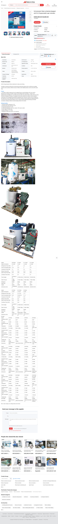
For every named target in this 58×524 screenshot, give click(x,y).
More (2, 509)
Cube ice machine (46, 482)
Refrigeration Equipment (20, 8)
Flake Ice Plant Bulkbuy (49, 507)
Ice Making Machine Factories (7, 504)
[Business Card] (55, 59)
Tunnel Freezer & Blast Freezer (48, 484)
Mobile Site (27, 514)
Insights (31, 514)
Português (16, 516)
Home (2, 8)
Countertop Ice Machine (34, 496)
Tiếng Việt (27, 517)
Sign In (35, 49)
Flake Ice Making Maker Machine (28, 507)
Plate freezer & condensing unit (20, 484)
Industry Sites (40, 513)
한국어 (45, 516)
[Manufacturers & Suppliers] (29, 2)
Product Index (52, 513)
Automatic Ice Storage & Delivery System (50, 480)
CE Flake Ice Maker (39, 507)
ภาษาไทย (54, 516)
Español (12, 516)
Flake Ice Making (48, 504)
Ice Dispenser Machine (45, 496)
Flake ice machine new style (6, 480)
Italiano (30, 516)
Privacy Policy (46, 519)
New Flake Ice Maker (16, 507)
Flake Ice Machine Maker (6, 507)
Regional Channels (46, 513)
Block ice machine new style (34, 480)
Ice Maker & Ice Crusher (6, 496)
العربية (41, 516)
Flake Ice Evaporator (4, 482)
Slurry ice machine (32, 482)
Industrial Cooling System (17, 496)
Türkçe (23, 517)
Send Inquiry (37, 22)
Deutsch (33, 516)
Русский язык (25, 516)
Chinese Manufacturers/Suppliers (19, 513)
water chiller (3, 484)
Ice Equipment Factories (38, 504)
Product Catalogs (17, 478)
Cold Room (26, 496)
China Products (10, 513)
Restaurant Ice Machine (6, 499)
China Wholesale (27, 513)
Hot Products (5, 513)
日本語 (48, 516)
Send (11, 428)
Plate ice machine (18, 482)
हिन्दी (50, 516)
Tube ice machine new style (20, 480)
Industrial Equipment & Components (9, 8)
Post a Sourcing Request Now (15, 430)
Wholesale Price (34, 513)
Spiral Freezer (31, 484)
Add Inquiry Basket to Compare (17, 37)
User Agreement (35, 519)
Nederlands (37, 516)
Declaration (40, 519)
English (9, 516)
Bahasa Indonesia (33, 517)
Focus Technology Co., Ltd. (21, 519)
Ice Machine (27, 8)
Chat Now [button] (46, 22)
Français (20, 516)
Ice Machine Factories (28, 504)
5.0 (45, 56)
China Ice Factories (18, 504)
